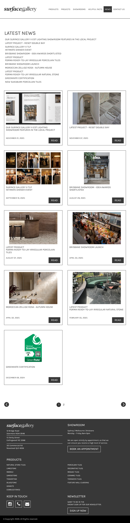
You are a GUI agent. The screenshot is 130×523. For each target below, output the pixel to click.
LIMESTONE (11, 468)
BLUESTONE (12, 483)
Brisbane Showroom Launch (22, 64)
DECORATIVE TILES (75, 468)
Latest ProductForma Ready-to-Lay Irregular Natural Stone (32, 73)
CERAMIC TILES (74, 475)
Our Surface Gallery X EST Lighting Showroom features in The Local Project (50, 39)
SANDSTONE (12, 475)
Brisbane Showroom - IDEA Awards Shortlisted (33, 53)
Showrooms (79, 9)
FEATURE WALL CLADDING (78, 483)
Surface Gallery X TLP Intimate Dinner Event (18, 48)
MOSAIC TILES (73, 472)
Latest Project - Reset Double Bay (25, 43)
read (54, 140)
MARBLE (10, 472)
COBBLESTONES (13, 490)
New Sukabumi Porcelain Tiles (23, 81)
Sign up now (78, 510)
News (108, 9)
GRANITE (10, 486)
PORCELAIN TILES (75, 465)
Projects (65, 9)
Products (53, 9)
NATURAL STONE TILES (16, 465)
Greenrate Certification (19, 78)
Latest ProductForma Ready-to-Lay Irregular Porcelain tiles (32, 59)
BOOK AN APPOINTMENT (84, 448)
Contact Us (119, 9)
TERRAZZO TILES (75, 479)
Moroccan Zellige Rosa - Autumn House (28, 67)
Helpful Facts (95, 9)
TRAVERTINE (12, 479)
